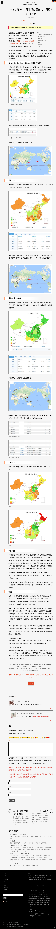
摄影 (48, 902)
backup (34, 877)
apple (40, 875)
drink (33, 881)
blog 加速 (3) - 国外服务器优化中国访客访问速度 (25, 664)
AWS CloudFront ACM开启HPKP (31, 857)
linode (30, 889)
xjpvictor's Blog (31, 2)
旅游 (35, 904)
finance (30, 883)
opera (30, 893)
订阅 (6, 901)
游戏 (38, 904)
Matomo (14, 924)
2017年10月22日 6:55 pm (34, 713)
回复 (51, 708)
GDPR (48, 883)
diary (29, 881)
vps (36, 20)
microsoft (38, 889)
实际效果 (40, 44)
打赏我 (31, 683)
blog (33, 20)
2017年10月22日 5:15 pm (28, 701)
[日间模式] (28, 23)
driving (37, 881)
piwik (42, 893)
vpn (47, 898)
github (30, 885)
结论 (39, 46)
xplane (45, 900)
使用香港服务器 (42, 40)
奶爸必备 (29, 842)
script (35, 896)
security (39, 896)
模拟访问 (40, 42)
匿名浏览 (14, 926)
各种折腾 (23, 20)
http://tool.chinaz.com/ (41, 717)
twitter (43, 898)
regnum (44, 894)
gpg (43, 885)
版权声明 (15, 922)
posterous (48, 893)
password (35, 893)
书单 (49, 900)
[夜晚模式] (31, 23)
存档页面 (5, 888)
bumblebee (31, 879)
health (30, 887)
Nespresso (45, 889)
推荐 (45, 902)
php (40, 893)
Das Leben (6, 878)
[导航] (2, 2)
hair (50, 885)
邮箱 (10, 787)
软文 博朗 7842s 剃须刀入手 (31, 836)
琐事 (41, 904)
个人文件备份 (25, 864)
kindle (39, 887)
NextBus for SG (32, 891)
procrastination (32, 894)
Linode (28, 924)
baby (29, 877)
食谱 (29, 906)
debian (49, 879)
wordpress (40, 900)
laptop (43, 887)
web (39, 20)
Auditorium (6, 876)
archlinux (48, 875)
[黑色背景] (33, 23)
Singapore (45, 896)
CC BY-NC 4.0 (31, 666)
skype (30, 898)
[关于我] (53, 1)
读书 (48, 904)
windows (33, 900)
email (46, 881)
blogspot (42, 877)
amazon (29, 20)
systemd (34, 898)
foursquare (42, 883)
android (36, 875)
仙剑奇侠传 (31, 902)
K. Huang (42, 664)
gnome (35, 885)
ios (33, 887)
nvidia (43, 891)
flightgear (36, 883)
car (36, 879)
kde (36, 887)
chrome (40, 879)
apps (43, 875)
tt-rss (39, 898)
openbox (47, 891)
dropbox (42, 881)
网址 (9, 793)
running (30, 896)
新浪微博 (30, 904)
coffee (44, 879)
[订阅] (55, 1)
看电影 (44, 904)
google (39, 885)
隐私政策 (8, 926)
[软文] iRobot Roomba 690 (31, 848)
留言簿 (5, 890)
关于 (4, 926)
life (47, 887)
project (40, 894)
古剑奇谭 (37, 902)
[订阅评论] (15, 696)
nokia (39, 891)
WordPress (8, 924)
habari (46, 885)
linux (34, 889)
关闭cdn (40, 38)
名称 (10, 781)
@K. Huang (32, 910)
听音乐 (41, 902)
